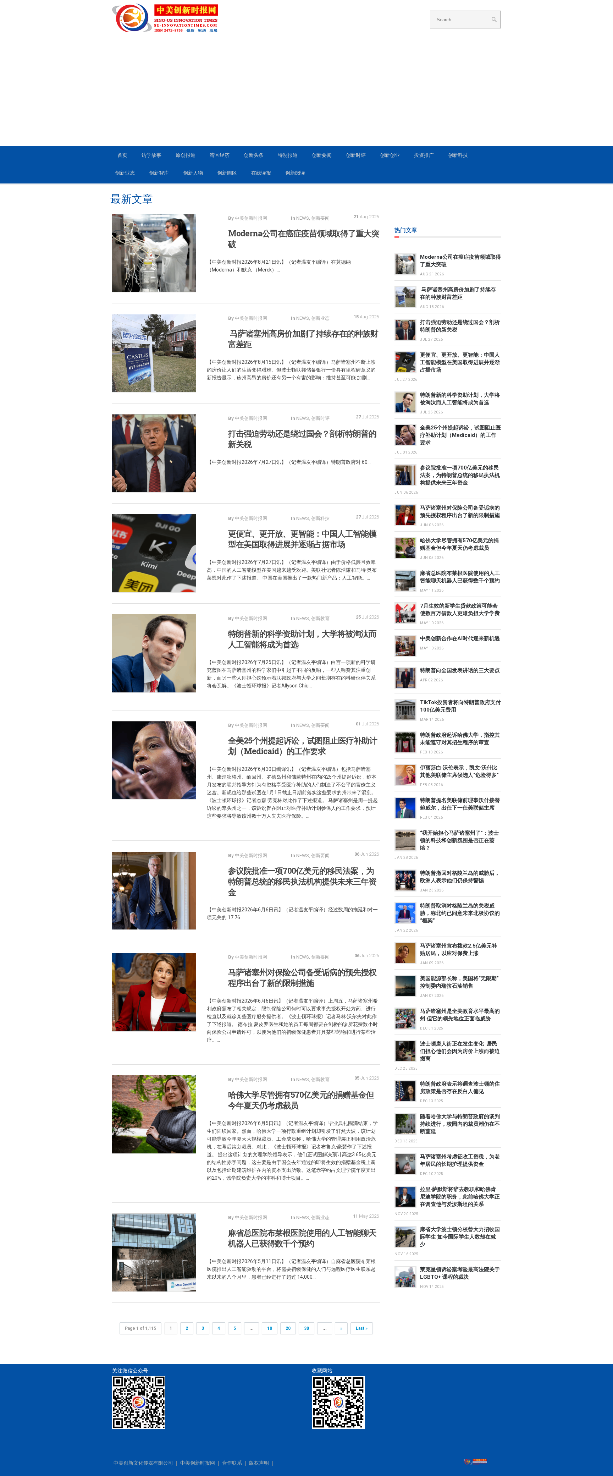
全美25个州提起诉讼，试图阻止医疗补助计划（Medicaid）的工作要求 (302, 745)
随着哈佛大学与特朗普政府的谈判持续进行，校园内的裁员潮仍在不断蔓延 (460, 1124)
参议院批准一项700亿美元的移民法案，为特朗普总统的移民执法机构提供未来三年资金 (302, 881)
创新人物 (193, 173)
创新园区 (227, 173)
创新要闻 (322, 155)
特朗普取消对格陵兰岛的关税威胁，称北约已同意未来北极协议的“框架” (460, 913)
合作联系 (232, 1463)
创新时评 (356, 155)
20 (288, 1328)
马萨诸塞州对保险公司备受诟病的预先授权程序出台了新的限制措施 (302, 977)
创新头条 (254, 155)
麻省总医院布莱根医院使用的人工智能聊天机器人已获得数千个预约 (302, 1238)
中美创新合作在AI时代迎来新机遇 (460, 638)
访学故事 (151, 155)
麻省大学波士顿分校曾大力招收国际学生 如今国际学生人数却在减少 (460, 1236)
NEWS (302, 218)
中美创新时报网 (197, 1463)
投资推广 (424, 155)
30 (306, 1328)
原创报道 (185, 155)
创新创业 (390, 155)
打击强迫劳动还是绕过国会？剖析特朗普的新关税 (302, 438)
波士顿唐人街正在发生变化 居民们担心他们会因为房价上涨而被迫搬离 (460, 1051)
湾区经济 (220, 155)
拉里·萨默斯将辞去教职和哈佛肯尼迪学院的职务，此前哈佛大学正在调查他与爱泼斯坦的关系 (460, 1196)
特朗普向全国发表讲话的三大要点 (460, 670)
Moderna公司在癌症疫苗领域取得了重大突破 (303, 238)
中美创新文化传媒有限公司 (143, 1463)
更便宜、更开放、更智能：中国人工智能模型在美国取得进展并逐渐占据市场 (302, 538)
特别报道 (288, 155)
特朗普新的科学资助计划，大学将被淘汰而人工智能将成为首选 (302, 638)
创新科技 (458, 155)
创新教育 (320, 618)
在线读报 (261, 173)
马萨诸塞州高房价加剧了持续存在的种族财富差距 (303, 338)
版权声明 (259, 1463)
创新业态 (125, 173)
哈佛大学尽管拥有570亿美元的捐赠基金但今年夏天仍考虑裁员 (301, 1099)
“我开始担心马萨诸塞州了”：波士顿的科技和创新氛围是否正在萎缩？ (459, 840)
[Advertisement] (306, 92)
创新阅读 (295, 173)
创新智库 (159, 173)
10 (269, 1328)
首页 (122, 155)
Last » (362, 1328)
